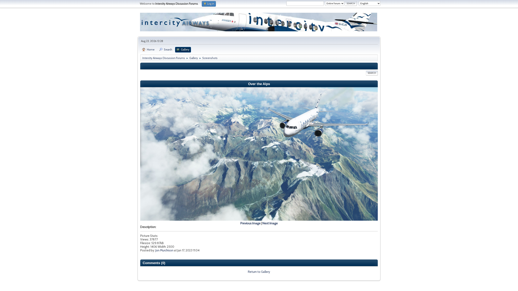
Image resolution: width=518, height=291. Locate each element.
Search (372, 73)
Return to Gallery (259, 272)
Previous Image (250, 223)
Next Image (270, 223)
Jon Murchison (164, 250)
